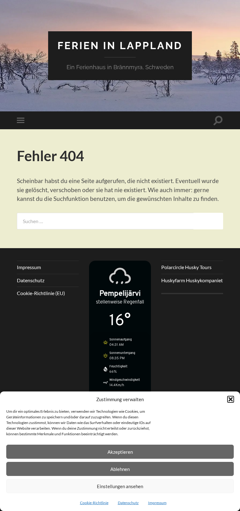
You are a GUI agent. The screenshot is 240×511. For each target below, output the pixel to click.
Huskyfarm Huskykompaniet (192, 280)
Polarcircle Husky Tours (186, 267)
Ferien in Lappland (120, 45)
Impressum (157, 502)
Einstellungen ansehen (120, 486)
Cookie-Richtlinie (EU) (41, 293)
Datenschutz (128, 502)
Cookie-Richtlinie (94, 502)
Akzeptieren (120, 452)
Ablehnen (120, 469)
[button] (231, 399)
